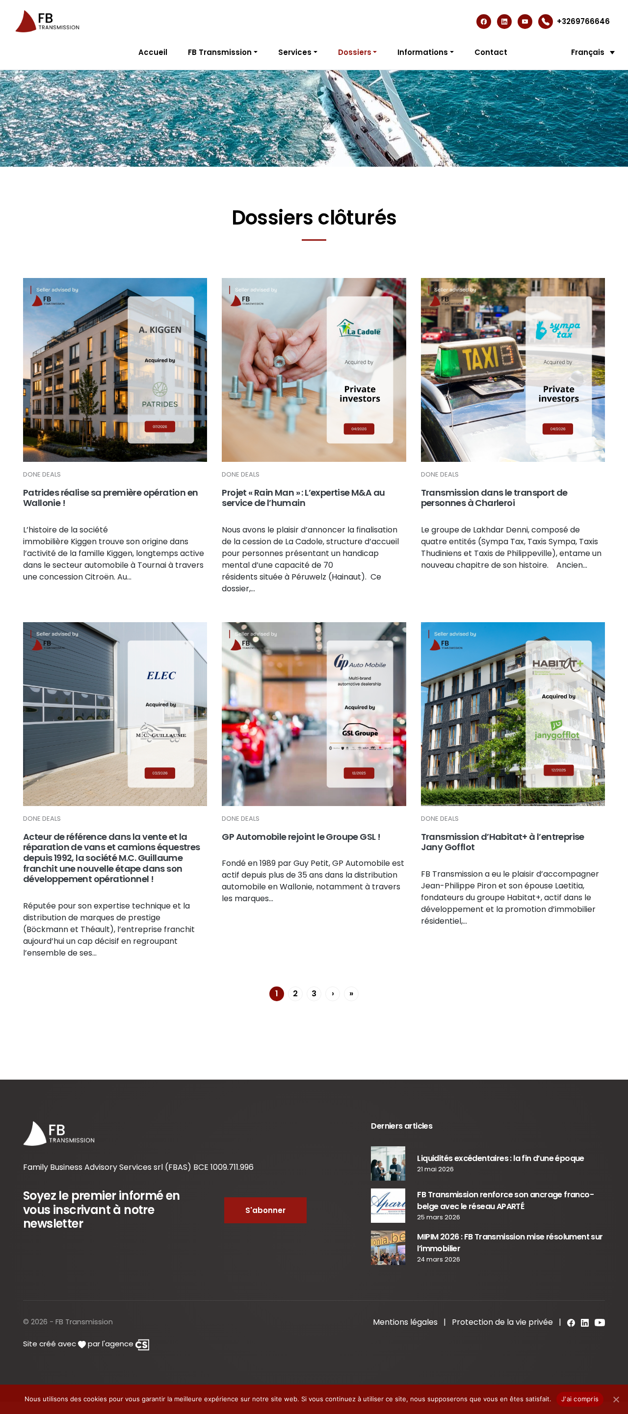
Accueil (152, 52)
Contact (490, 52)
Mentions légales (405, 1322)
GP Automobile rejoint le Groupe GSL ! (301, 837)
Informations (422, 52)
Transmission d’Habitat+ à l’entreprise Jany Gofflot (502, 842)
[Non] (616, 1399)
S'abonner (265, 1210)
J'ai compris (580, 1399)
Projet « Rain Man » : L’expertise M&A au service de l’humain (303, 497)
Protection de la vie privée (502, 1322)
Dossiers (354, 52)
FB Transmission (220, 52)
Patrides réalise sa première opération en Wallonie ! (110, 497)
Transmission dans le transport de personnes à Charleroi (494, 497)
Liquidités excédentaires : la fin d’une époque (500, 1158)
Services (295, 52)
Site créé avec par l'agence (79, 1343)
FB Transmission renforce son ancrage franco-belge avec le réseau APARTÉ (505, 1200)
